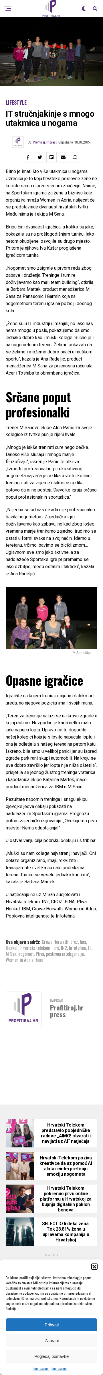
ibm (55, 948)
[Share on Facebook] (28, 157)
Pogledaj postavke (51, 1356)
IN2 (64, 948)
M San (11, 954)
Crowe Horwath (55, 942)
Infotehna (77, 948)
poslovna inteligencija (65, 954)
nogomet (26, 954)
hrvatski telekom (35, 948)
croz (74, 942)
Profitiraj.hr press (45, 142)
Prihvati (52, 1324)
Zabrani (52, 1340)
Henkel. (12, 948)
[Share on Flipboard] (51, 157)
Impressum (41, 1368)
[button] (94, 1266)
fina (83, 942)
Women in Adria (19, 960)
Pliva (40, 954)
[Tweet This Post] (40, 157)
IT (89, 948)
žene (39, 960)
